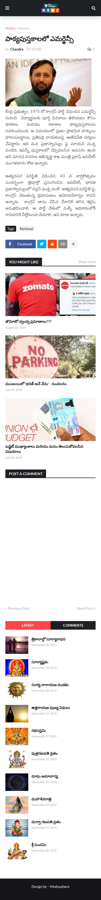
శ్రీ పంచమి (39, 844)
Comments (73, 625)
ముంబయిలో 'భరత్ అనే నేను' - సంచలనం (36, 383)
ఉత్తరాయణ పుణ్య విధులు (51, 707)
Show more (87, 262)
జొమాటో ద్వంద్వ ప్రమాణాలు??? (28, 321)
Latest (28, 625)
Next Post (85, 608)
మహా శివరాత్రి (41, 799)
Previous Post (18, 608)
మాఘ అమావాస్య (45, 776)
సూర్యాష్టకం (40, 661)
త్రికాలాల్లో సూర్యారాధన (48, 639)
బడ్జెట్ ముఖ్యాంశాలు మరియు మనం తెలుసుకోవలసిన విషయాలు (44, 449)
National (23, 28)
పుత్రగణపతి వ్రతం (45, 753)
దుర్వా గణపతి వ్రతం (46, 821)
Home (9, 28)
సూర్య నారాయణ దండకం (50, 684)
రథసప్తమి (39, 730)
